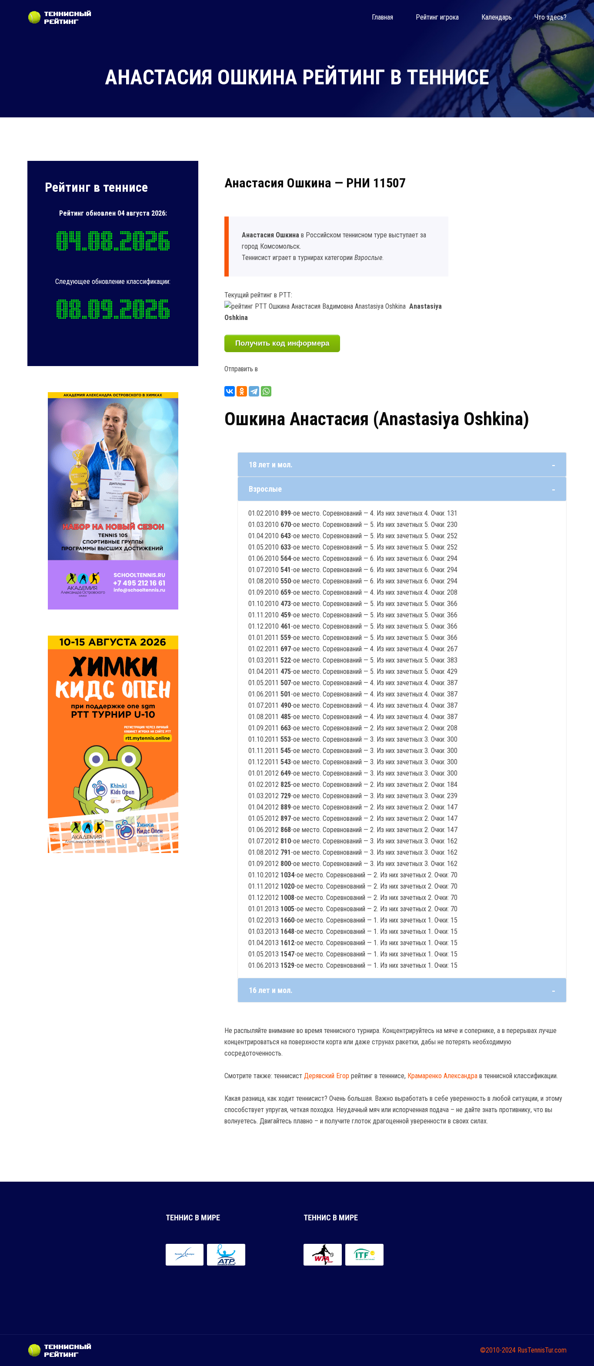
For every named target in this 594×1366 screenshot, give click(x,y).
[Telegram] (254, 391)
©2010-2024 (498, 1350)
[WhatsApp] (266, 391)
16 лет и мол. (271, 990)
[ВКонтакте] (229, 391)
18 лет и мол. (271, 464)
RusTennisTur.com (542, 1350)
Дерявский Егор (326, 1076)
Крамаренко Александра (442, 1076)
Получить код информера (282, 343)
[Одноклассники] (242, 391)
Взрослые (265, 488)
